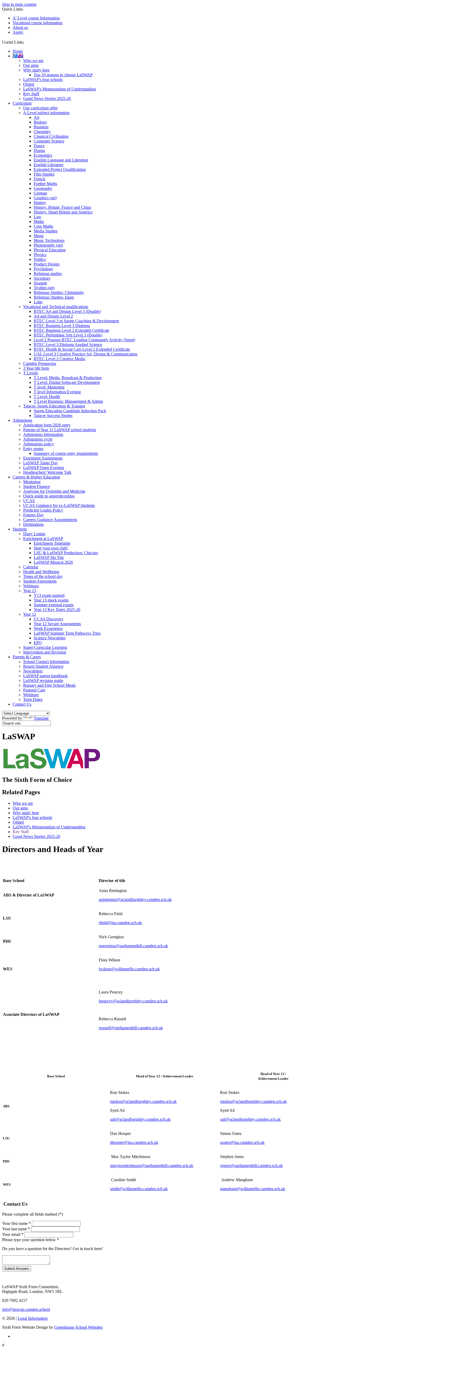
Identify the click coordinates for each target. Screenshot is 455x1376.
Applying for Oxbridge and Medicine (54, 491)
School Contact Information (46, 661)
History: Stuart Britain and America (63, 212)
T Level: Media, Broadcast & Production (68, 377)
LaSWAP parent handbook (45, 676)
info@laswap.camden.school (26, 1309)
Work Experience (48, 628)
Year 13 (29, 590)
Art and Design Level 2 (53, 316)
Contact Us (22, 704)
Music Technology (49, 240)
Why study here (36, 70)
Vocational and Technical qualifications (55, 306)
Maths (39, 221)
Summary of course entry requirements (66, 453)
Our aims (30, 65)
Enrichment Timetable (52, 543)
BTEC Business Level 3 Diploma (62, 325)
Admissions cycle (37, 439)
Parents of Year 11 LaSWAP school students (59, 429)
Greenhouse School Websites (78, 1327)
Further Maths (45, 183)
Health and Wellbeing (41, 571)
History (40, 202)
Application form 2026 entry (47, 425)
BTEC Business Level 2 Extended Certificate (71, 330)
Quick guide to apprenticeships (49, 496)
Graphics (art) (45, 198)
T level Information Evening (57, 392)
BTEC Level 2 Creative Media (59, 358)
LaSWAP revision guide (43, 680)
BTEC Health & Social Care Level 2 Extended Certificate (82, 349)
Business (41, 127)
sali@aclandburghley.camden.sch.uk (140, 1119)
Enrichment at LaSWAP (43, 538)
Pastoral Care (34, 690)
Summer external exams (53, 605)
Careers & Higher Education (36, 477)
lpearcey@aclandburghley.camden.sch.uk (133, 1001)
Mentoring (32, 482)
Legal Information (33, 1318)
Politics (40, 259)
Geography (43, 188)
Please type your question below (30, 1239)
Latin (38, 302)
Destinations (33, 524)
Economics (43, 155)
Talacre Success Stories (53, 415)
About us (20, 27)
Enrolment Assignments (43, 458)
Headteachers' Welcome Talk (47, 472)
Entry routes (33, 448)
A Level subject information (46, 112)
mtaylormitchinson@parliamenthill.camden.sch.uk (151, 1165)
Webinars (31, 586)
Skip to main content (19, 4)
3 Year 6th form (36, 368)
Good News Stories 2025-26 (47, 98)
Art (36, 117)
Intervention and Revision (44, 652)
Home (18, 51)
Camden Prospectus (39, 363)
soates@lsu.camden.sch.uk (242, 1142)
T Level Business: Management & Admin (68, 401)
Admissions (22, 420)
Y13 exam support (49, 595)
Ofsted (28, 84)
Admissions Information (43, 434)
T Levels (30, 373)
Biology (40, 122)
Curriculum (22, 103)
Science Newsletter (50, 638)
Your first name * (16, 1223)
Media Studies (45, 231)
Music (39, 235)
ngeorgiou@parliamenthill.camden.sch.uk (133, 946)
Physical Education (50, 250)
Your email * (12, 1234)
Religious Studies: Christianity (59, 292)
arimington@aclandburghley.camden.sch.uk (135, 899)
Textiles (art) (44, 288)
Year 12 (29, 614)
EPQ (38, 642)
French (39, 179)
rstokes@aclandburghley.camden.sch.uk (143, 1101)
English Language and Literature (61, 160)
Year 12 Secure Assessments (57, 623)
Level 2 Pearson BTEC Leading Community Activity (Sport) (84, 340)
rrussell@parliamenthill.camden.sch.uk (131, 1028)
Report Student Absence (43, 666)
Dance (39, 146)
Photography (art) (48, 245)
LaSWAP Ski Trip (49, 557)
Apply (18, 32)
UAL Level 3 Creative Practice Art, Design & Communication (85, 354)
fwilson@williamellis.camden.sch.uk (129, 969)
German (40, 193)
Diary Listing (34, 534)
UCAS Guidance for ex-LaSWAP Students (59, 505)
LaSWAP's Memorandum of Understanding (59, 89)
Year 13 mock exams (51, 600)
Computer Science (49, 141)
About (18, 56)
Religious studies (48, 273)
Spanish (40, 283)
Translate (41, 718)
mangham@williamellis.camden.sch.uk (252, 1188)
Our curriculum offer (40, 108)
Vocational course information (37, 23)
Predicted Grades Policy (43, 510)
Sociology (42, 278)
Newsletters (33, 671)
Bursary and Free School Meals (49, 685)
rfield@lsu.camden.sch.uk (120, 922)
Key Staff (31, 93)
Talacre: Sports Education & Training (54, 406)
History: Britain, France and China (62, 207)
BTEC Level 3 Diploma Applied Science (68, 344)
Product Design (47, 264)
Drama (39, 150)
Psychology (43, 269)
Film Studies (44, 174)
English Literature (48, 164)
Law (37, 217)
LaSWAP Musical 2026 (53, 562)
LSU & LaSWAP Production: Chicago (66, 553)
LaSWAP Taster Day (40, 463)
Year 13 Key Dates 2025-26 (57, 609)
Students (20, 529)
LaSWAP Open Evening (43, 467)
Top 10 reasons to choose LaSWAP (63, 75)
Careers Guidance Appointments (50, 519)
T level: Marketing (49, 387)
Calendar (30, 567)
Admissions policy (38, 444)
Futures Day (33, 515)
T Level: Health (47, 396)
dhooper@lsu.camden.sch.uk (134, 1142)
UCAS (29, 500)
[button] (26, 41)
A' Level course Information (37, 18)
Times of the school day (43, 576)
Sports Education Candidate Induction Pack (70, 411)
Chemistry (42, 131)
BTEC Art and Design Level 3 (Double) (67, 311)
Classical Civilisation (51, 136)
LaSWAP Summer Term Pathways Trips (67, 633)
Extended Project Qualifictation (60, 169)
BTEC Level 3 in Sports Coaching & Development (76, 321)
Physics (40, 254)
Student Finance (36, 486)
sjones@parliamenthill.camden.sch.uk (251, 1165)
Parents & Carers (27, 657)
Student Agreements (40, 581)
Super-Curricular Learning (45, 647)
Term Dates (32, 699)
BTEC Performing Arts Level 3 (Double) (68, 335)
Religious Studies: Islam (54, 297)
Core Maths (43, 226)
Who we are (33, 60)
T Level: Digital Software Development (67, 382)
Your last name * (16, 1229)
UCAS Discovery (48, 619)
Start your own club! (51, 548)
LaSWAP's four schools (43, 79)
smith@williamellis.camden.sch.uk (139, 1188)
